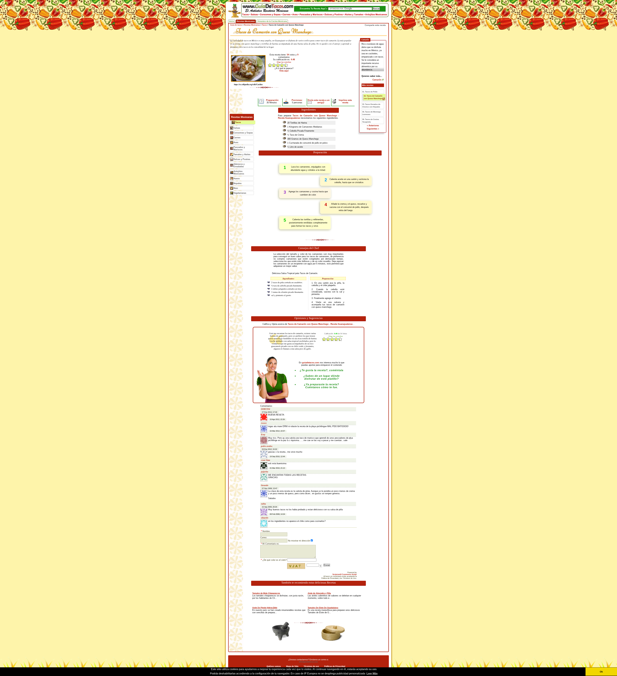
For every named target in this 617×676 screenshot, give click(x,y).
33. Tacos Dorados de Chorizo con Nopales (371, 105)
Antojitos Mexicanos (238, 172)
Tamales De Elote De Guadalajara (323, 608)
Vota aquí (284, 71)
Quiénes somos (274, 666)
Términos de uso (311, 666)
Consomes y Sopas (243, 133)
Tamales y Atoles (241, 154)
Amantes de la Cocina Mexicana (272, 21)
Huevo (236, 178)
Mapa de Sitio (292, 666)
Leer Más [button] (372, 673)
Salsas (236, 128)
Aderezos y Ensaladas (239, 165)
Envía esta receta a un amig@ (319, 101)
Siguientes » (373, 129)
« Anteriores (373, 125)
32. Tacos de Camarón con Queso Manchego (373, 97)
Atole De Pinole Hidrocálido (264, 608)
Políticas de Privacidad (334, 666)
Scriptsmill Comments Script (344, 574)
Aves (235, 142)
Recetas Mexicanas (246, 21)
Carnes (236, 137)
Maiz (235, 188)
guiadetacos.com (310, 362)
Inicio (231, 21)
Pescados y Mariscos (239, 148)
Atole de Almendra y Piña (319, 593)
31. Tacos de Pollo (369, 92)
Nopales (237, 183)
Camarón (376, 80)
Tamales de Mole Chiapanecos (266, 593)
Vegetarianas (239, 193)
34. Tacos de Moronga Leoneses (371, 113)
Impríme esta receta (345, 101)
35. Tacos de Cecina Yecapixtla (370, 120)
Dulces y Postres (241, 159)
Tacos (238, 122)
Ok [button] (601, 671)
